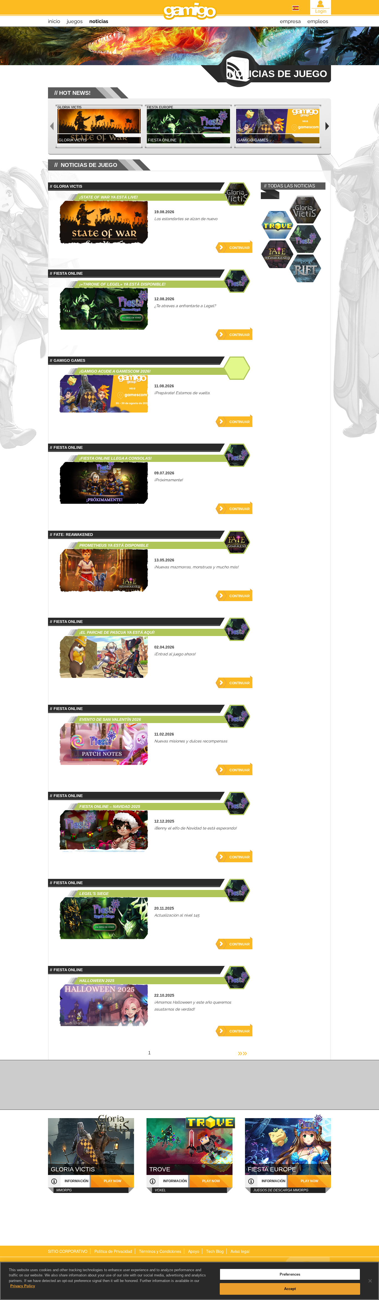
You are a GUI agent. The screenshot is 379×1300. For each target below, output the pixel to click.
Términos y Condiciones (160, 1251)
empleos (317, 21)
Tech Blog (215, 1251)
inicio (54, 21)
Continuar (239, 248)
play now (112, 1181)
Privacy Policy (22, 1286)
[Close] (370, 1281)
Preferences (290, 1274)
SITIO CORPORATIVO (67, 1251)
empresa (290, 21)
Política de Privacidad (113, 1251)
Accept (290, 1288)
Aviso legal (240, 1251)
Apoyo (193, 1251)
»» (242, 1052)
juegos (75, 21)
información (77, 1181)
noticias (98, 21)
